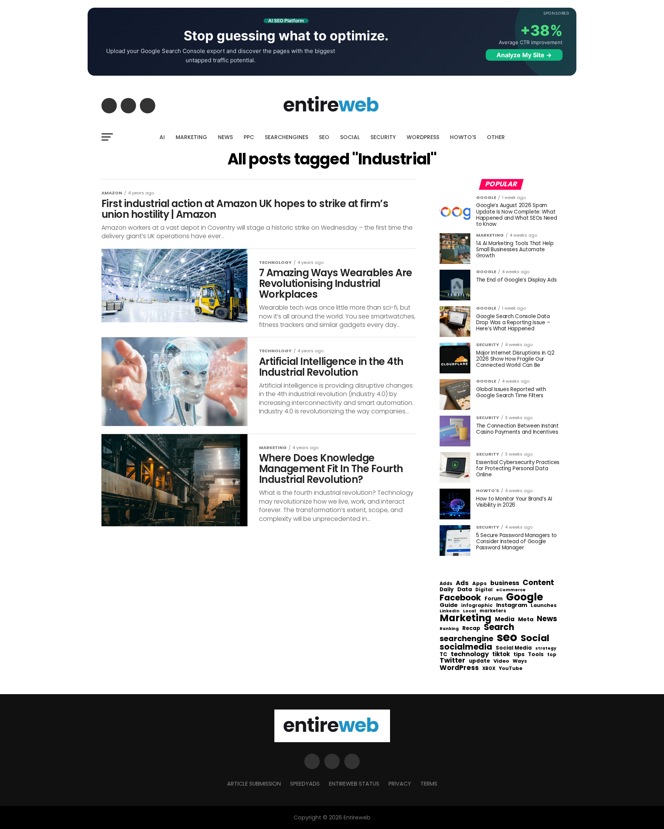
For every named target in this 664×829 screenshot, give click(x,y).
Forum (494, 599)
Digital (484, 590)
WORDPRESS (423, 137)
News (547, 619)
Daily (447, 589)
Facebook (460, 598)
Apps (479, 583)
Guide (449, 605)
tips (519, 654)
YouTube (511, 668)
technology (470, 654)
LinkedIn (450, 611)
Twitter (452, 660)
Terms (428, 784)
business (504, 583)
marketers (493, 611)
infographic (477, 605)
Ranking (449, 629)
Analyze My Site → (524, 55)
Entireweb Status (354, 784)
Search (499, 627)
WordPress (459, 667)
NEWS (225, 137)
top (551, 654)
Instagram (511, 605)
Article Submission (254, 784)
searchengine (466, 639)
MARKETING (191, 137)
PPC (249, 137)
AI (162, 137)
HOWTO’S (463, 137)
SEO (324, 137)
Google (524, 597)
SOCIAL (350, 137)
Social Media (514, 647)
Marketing (465, 618)
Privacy (399, 784)
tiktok (501, 654)
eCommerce (511, 590)
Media (505, 619)
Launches (544, 605)
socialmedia (466, 647)
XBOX (488, 669)
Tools (536, 654)
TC (443, 654)
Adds (446, 584)
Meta (525, 619)
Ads (462, 583)
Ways (520, 661)
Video (501, 661)
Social (535, 637)
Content (538, 582)
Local (469, 611)
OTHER (496, 137)
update (479, 661)
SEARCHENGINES (286, 137)
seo (507, 637)
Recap (471, 628)
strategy (545, 649)
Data (464, 589)
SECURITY (383, 137)
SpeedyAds (305, 784)
